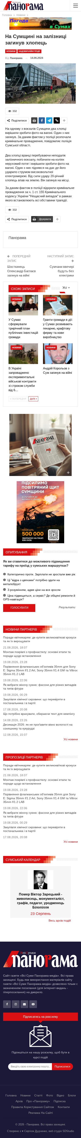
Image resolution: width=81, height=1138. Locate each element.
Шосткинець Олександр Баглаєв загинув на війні (21, 271)
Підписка (60, 1101)
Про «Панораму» (38, 1101)
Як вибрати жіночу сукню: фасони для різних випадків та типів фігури (39, 686)
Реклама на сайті (40, 1112)
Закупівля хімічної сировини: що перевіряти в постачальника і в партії (34, 701)
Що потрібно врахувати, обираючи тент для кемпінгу (39, 713)
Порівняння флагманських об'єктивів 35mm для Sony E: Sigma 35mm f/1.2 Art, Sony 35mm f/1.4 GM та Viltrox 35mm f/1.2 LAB (40, 670)
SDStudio (68, 1131)
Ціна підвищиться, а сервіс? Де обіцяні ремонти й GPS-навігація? (39, 597)
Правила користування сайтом (32, 1107)
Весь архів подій (60, 920)
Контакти (64, 1107)
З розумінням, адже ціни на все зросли (33, 589)
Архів (19, 1101)
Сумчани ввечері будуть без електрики (62, 271)
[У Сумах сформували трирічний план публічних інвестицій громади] (23, 305)
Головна (11, 1095)
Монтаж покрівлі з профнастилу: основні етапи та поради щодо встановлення (37, 653)
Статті (38, 1095)
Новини (10, 51)
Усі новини (71, 739)
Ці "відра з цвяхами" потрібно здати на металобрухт (31, 581)
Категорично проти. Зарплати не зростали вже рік (41, 574)
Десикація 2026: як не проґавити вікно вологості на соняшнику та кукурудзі (37, 726)
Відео (60, 1095)
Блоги (72, 1095)
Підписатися (62, 1066)
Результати (67, 607)
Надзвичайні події (29, 51)
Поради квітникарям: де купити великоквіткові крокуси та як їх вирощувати (39, 639)
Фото (49, 1095)
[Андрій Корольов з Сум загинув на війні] (57, 353)
